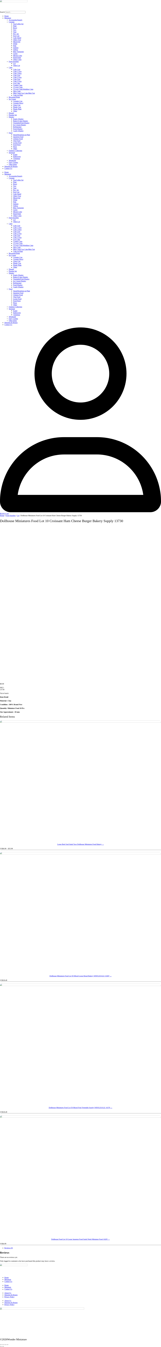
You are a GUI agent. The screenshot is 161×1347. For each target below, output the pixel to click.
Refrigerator (17, 127)
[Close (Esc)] (7, 1344)
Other (15, 111)
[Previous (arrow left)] (1, 1346)
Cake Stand (17, 38)
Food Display (18, 129)
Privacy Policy (9, 1297)
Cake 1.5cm (17, 71)
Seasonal (12, 153)
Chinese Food (18, 139)
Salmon (15, 48)
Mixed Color (17, 56)
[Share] (5, 1344)
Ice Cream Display (19, 125)
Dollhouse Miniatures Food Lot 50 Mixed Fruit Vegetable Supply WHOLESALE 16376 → (80, 1108)
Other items (13, 164)
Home (6, 16)
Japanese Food (18, 137)
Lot (14, 63)
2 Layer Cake (18, 87)
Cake (10, 67)
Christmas (16, 158)
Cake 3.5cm (17, 81)
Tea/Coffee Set (18, 24)
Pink (14, 46)
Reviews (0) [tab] (8, 1248)
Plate (15, 26)
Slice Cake (17, 91)
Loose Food (17, 143)
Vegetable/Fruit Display (21, 123)
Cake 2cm (16, 75)
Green (15, 54)
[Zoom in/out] (1, 1344)
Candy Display (18, 131)
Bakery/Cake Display (20, 121)
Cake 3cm (16, 79)
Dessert (11, 113)
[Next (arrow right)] (3, 1346)
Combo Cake (17, 85)
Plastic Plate (17, 109)
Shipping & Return (11, 166)
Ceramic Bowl (18, 103)
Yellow (15, 50)
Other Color (17, 59)
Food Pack (17, 145)
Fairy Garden (13, 162)
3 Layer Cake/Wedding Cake (23, 89)
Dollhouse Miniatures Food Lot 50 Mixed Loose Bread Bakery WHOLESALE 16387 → (81, 976)
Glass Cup (16, 105)
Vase (14, 32)
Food (10, 133)
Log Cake (16, 83)
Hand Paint (17, 58)
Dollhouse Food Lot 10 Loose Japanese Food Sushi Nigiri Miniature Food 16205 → (80, 1239)
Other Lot (16, 65)
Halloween (17, 157)
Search (2, 12)
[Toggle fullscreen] (3, 1344)
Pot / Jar (16, 34)
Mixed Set (16, 42)
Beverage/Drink (14, 97)
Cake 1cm (16, 69)
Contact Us (8, 168)
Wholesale (12, 160)
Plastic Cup (17, 107)
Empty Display (18, 119)
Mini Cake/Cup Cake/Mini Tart (24, 93)
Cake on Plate (18, 95)
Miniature (7, 18)
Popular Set (13, 115)
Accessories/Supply (15, 20)
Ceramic (12, 22)
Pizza (15, 147)
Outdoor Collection (15, 151)
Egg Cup (16, 36)
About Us (7, 1293)
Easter (15, 155)
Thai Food (16, 141)
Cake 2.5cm (17, 77)
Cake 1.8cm (17, 73)
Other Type (17, 40)
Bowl (15, 28)
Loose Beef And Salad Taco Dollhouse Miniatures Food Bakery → (80, 844)
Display (11, 117)
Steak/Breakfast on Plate (21, 135)
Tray (14, 30)
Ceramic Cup (17, 101)
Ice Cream (12, 99)
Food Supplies (14, 61)
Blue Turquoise (18, 52)
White (15, 44)
